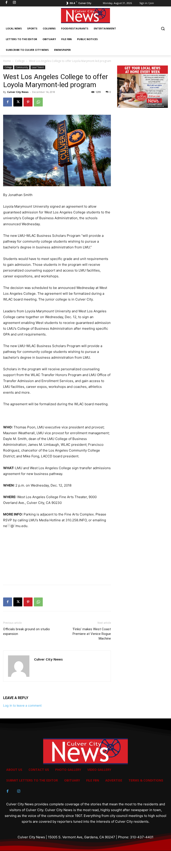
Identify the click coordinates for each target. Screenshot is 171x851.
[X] (17, 102)
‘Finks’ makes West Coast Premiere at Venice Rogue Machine (92, 633)
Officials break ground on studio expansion (26, 631)
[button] (162, 28)
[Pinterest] (28, 102)
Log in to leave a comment (22, 705)
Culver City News (17, 92)
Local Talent (38, 67)
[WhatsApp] (38, 102)
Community (22, 67)
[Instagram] (18, 791)
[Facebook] (7, 102)
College (20, 61)
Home (7, 61)
